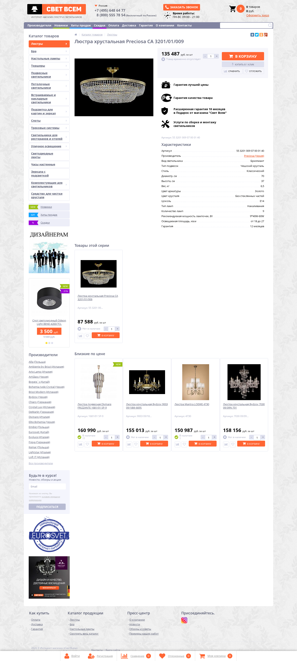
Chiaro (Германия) (40, 402)
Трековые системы (45, 128)
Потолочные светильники (41, 86)
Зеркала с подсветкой (40, 173)
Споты (36, 120)
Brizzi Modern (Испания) (43, 392)
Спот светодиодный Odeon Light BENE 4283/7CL (49, 322)
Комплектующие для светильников (46, 184)
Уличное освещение (46, 146)
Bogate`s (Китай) (39, 382)
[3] (52, 343)
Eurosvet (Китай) (39, 432)
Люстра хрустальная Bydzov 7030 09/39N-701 (244, 406)
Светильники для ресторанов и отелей (46, 137)
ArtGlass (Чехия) (38, 377)
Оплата (113, 25)
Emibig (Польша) (39, 427)
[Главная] (76, 34)
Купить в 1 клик (244, 64)
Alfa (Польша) (37, 362)
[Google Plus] (266, 35)
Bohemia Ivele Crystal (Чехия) (46, 387)
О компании (165, 25)
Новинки (61, 25)
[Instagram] (184, 620)
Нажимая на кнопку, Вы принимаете (44, 497)
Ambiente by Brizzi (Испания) (46, 366)
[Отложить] (87, 336)
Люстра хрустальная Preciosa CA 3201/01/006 (98, 297)
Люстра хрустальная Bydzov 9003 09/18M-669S (147, 406)
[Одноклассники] (261, 35)
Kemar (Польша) (39, 447)
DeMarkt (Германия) (41, 412)
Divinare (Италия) (39, 417)
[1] (46, 343)
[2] (49, 343)
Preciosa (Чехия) (254, 156)
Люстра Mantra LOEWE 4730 (192, 404)
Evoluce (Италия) (39, 437)
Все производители (41, 463)
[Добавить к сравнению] (80, 336)
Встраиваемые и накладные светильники (43, 98)
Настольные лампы (45, 58)
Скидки (99, 25)
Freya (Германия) (39, 442)
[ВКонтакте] (252, 35)
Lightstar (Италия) (40, 452)
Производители (39, 25)
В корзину (246, 56)
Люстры (37, 44)
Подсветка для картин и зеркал (43, 111)
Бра (33, 51)
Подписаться (47, 507)
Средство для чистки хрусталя (46, 195)
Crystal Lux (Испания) (42, 407)
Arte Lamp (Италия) (41, 371)
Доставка (129, 25)
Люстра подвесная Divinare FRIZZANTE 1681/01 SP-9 (94, 406)
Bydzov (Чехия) (38, 397)
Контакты (184, 25)
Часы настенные (43, 164)
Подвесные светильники (41, 74)
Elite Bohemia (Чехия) (42, 422)
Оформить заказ (257, 15)
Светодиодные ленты (42, 155)
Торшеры (38, 66)
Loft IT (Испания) (39, 457)
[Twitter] (257, 35)
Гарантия (146, 25)
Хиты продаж (81, 25)
